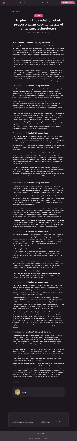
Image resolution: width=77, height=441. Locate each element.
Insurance (38, 2)
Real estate (50, 2)
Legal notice (36, 433)
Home (15, 2)
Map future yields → (68, 2)
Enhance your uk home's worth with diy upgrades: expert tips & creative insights (22, 421)
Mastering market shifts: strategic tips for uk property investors (52, 421)
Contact (42, 433)
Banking (20, 2)
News (43, 2)
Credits (26, 2)
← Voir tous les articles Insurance (21, 402)
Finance (32, 2)
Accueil (12, 11)
